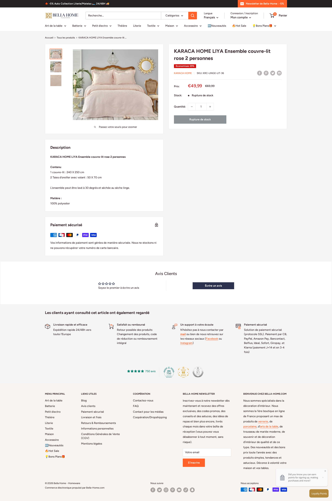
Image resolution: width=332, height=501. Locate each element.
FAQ (136, 406)
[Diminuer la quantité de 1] (191, 106)
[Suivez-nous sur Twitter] (159, 489)
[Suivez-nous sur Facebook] (152, 489)
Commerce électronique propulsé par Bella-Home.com (74, 487)
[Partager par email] (279, 73)
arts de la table (269, 426)
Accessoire (191, 25)
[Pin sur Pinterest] (266, 73)
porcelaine (250, 426)
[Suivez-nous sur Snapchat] (192, 489)
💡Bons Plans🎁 (262, 25)
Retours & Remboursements (98, 423)
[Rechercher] (192, 15)
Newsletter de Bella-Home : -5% (265, 3)
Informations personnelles (97, 428)
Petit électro (100, 25)
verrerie (263, 421)
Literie (137, 25)
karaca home (183, 73)
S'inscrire (194, 462)
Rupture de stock (200, 119)
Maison (169, 25)
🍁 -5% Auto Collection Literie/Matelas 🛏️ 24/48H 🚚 (77, 3)
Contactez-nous (143, 400)
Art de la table (53, 25)
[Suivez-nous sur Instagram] (166, 489)
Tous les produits (66, 37)
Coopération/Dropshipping (150, 417)
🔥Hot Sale (239, 25)
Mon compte (239, 17)
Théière (122, 25)
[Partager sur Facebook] (259, 73)
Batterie (77, 25)
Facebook (212, 338)
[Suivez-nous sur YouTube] (179, 489)
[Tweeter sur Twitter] (272, 73)
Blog (84, 400)
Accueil (49, 37)
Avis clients (88, 406)
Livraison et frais (91, 417)
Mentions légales (91, 443)
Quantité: (180, 106)
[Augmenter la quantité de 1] (210, 106)
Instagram (186, 343)
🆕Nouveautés (217, 25)
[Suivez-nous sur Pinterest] (172, 489)
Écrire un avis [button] (213, 285)
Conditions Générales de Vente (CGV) (100, 436)
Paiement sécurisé (92, 411)
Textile (151, 25)
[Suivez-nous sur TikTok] (185, 489)
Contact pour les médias (148, 411)
